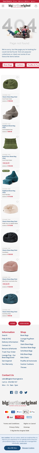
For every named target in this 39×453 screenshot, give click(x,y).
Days (15, 1)
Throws (23, 367)
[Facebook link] (11, 393)
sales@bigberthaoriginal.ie (12, 379)
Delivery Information (10, 342)
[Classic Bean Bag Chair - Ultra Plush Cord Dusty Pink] (10, 266)
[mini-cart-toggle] (36, 6)
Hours (22, 1)
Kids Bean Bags (26, 354)
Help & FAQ (6, 339)
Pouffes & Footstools (28, 361)
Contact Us (6, 345)
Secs (33, 1)
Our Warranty (7, 364)
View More (24, 323)
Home (12, 323)
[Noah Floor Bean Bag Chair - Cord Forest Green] (10, 143)
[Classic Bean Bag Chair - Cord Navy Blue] (10, 299)
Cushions (20, 65)
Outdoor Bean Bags (28, 347)
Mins (28, 1)
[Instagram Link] (16, 393)
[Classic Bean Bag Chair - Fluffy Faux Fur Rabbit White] (10, 208)
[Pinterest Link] (21, 393)
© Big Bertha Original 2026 (19, 431)
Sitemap (27, 427)
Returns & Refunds (9, 349)
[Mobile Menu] (3, 6)
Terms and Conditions (11, 423)
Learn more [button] (23, 443)
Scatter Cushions (27, 364)
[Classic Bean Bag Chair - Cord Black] (10, 237)
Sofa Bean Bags (26, 351)
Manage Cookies (28, 448)
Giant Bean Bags (26, 344)
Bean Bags (8, 65)
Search (4, 335)
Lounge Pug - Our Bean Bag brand (9, 356)
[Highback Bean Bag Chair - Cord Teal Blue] (10, 178)
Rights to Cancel (30, 423)
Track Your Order (9, 352)
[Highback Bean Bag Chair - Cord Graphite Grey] (10, 113)
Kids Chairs (24, 357)
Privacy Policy (14, 427)
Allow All (12, 448)
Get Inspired (7, 361)
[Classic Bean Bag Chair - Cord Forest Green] (10, 84)
